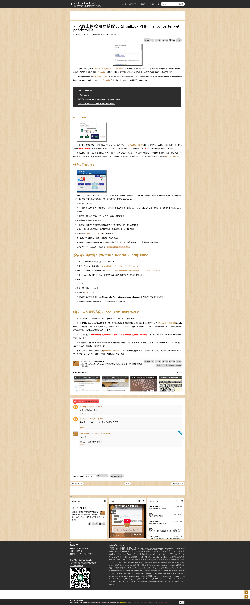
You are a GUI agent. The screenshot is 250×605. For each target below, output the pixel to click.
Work (137, 576)
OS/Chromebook (142, 581)
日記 (112, 548)
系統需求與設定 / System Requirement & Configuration (99, 99)
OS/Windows (152, 557)
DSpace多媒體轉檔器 (167, 323)
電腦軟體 (131, 548)
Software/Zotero (163, 557)
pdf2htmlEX (100, 72)
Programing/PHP (122, 579)
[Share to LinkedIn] (166, 40)
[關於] (89, 523)
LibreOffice (170, 573)
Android (112, 554)
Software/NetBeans (128, 576)
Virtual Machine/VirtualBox (141, 573)
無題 (177, 565)
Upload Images (103, 476)
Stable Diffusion (179, 579)
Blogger (160, 548)
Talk (148, 551)
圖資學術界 (120, 570)
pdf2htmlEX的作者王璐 (112, 350)
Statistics (124, 565)
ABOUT (142, 4)
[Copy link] (130, 113)
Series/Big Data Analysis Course (164, 565)
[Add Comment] (246, 597)
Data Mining (139, 554)
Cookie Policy (123, 602)
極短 (161, 573)
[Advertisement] (127, 15)
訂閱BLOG (170, 365)
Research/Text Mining (153, 579)
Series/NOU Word (155, 581)
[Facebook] (93, 523)
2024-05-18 (177, 506)
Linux (133, 551)
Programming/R (158, 568)
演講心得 (118, 565)
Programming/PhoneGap (137, 579)
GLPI (135, 581)
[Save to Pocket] (170, 40)
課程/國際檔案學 (153, 570)
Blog (163, 576)
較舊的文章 (178, 484)
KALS (175, 576)
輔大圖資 (120, 548)
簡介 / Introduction (85, 90)
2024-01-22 (177, 536)
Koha (183, 576)
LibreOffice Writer (144, 562)
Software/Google (115, 576)
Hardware (132, 570)
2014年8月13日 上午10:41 (101, 433)
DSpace (143, 551)
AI (165, 568)
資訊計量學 (146, 565)
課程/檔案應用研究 (122, 581)
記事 (138, 551)
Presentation (162, 554)
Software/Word (141, 570)
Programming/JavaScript (174, 548)
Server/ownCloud (167, 579)
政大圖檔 (141, 548)
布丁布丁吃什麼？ (86, 2)
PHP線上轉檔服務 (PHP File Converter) (108, 68)
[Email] (100, 523)
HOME (123, 4)
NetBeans (181, 573)
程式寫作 (169, 551)
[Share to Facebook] (152, 40)
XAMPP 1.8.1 (89, 292)
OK (182, 602)
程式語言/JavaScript (130, 560)
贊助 (179, 365)
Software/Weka (115, 557)
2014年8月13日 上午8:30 (95, 419)
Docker (111, 565)
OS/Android (151, 554)
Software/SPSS (166, 581)
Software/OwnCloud (116, 573)
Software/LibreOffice (131, 562)
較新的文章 (77, 484)
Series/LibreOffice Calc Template (174, 570)
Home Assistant (128, 568)
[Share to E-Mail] (173, 40)
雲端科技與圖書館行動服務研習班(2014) (168, 560)
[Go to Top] (246, 592)
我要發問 (87, 401)
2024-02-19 (177, 521)
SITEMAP (132, 4)
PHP (90, 34)
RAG (151, 568)
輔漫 (131, 581)
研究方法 (127, 557)
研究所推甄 (181, 562)
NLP (176, 573)
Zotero (129, 554)
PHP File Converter (100, 77)
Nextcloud (112, 579)
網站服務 (143, 560)
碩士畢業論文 (179, 551)
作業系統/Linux (151, 576)
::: (118, 4)
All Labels (120, 545)
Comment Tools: (78, 476)
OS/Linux (173, 554)
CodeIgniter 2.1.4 (92, 233)
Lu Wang (83, 407)
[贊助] (103, 523)
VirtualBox (155, 573)
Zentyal (142, 576)
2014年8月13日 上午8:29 (95, 407)
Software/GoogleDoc (116, 562)
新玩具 (182, 557)
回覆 (82, 413)
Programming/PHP (98, 34)
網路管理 (118, 551)
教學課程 (112, 581)
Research (175, 568)
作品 (86, 34)
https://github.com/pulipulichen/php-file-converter (120, 266)
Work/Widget (174, 557)
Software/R (128, 573)
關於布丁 (161, 365)
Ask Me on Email (117, 476)
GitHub (173, 562)
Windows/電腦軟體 (135, 565)
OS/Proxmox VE (157, 551)
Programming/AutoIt (142, 568)
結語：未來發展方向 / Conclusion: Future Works (96, 104)
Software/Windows (115, 560)
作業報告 (167, 562)
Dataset (168, 568)
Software (182, 568)
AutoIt (127, 570)
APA (159, 576)
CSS (166, 576)
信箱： (80, 548)
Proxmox (121, 554)
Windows (112, 570)
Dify (164, 573)
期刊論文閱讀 (151, 548)
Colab (170, 576)
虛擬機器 (135, 557)
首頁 (127, 484)
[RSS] (96, 523)
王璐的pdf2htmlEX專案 (135, 145)
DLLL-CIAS (143, 557)
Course (182, 554)
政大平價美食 (176, 581)
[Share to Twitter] (163, 40)
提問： (77, 551)
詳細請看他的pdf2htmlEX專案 (118, 247)
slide (148, 560)
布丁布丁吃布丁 (86, 361)
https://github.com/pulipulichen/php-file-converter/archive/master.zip (133, 270)
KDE (178, 576)
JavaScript (126, 551)
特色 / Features (83, 95)
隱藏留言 (94, 401)
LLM (160, 570)
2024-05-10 (177, 514)
